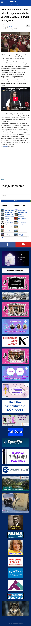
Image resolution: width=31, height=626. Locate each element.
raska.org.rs (5, 146)
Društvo (11, 27)
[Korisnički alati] (28, 25)
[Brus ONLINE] (15, 3)
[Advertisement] (15, 162)
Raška (3, 179)
